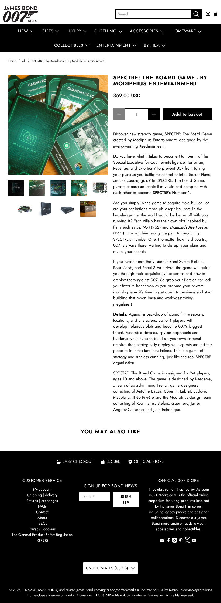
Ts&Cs (42, 523)
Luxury (74, 31)
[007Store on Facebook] (168, 541)
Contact (42, 512)
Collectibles (68, 45)
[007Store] (20, 14)
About (42, 517)
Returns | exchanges (42, 500)
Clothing (105, 31)
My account (42, 489)
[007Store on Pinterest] (180, 541)
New (23, 31)
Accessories (144, 31)
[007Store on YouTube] (193, 541)
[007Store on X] (187, 541)
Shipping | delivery (42, 495)
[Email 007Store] (162, 541)
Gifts (47, 31)
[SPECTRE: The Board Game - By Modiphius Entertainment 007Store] (58, 125)
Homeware (183, 31)
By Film (152, 45)
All (24, 60)
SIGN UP (126, 500)
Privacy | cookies (42, 529)
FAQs (42, 506)
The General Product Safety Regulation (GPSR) (42, 537)
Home (12, 60)
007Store (28, 590)
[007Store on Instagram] (174, 541)
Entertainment (113, 45)
